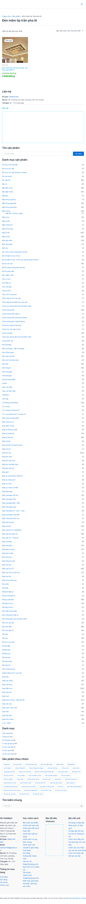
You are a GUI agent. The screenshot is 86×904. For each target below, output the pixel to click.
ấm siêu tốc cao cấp (10, 794)
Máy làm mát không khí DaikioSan (44, 772)
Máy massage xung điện (11, 515)
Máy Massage (7, 491)
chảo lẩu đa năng (52, 768)
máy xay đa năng (63, 772)
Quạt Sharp (58, 779)
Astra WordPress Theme (77, 898)
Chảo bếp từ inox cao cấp (11, 298)
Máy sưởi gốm (7, 545)
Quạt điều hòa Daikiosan (11, 786)
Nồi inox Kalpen (8, 779)
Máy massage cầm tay (10, 495)
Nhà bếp (5, 588)
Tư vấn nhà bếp (7, 747)
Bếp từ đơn (6, 237)
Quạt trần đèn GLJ (40, 783)
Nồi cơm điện (7, 627)
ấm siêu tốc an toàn (61, 790)
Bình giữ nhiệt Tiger (31, 764)
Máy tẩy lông (6, 557)
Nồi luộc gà (6, 657)
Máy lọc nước (7, 484)
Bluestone (7, 764)
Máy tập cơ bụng (8, 549)
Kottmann (5, 395)
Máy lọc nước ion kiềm (10, 488)
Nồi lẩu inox (6, 654)
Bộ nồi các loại (7, 264)
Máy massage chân (9, 499)
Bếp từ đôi (5, 233)
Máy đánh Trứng (8, 426)
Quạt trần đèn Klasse (56, 783)
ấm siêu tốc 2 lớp (46, 790)
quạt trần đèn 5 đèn (25, 783)
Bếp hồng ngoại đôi (9, 203)
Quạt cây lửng (7, 684)
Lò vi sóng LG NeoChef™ (11, 410)
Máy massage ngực (9, 507)
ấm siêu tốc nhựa (38, 794)
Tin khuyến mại (7, 740)
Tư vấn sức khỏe (8, 754)
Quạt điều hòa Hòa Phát (29, 786)
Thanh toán (4, 885)
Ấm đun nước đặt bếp (10, 165)
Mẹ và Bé (5, 584)
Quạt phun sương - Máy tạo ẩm (13, 700)
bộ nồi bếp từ (7, 768)
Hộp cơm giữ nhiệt (8, 391)
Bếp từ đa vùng (7, 229)
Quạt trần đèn (7, 715)
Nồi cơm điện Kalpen (51, 775)
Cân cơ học (6, 279)
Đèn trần (5, 364)
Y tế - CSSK (6, 723)
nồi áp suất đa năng (33, 779)
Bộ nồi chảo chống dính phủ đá (13, 267)
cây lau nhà (76, 768)
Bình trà (5, 248)
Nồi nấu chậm (7, 661)
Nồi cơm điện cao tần (35, 775)
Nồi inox (5, 638)
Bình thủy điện (7, 244)
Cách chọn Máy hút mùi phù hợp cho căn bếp (76, 842)
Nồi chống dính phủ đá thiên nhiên (14, 619)
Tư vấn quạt (6, 750)
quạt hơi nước (47, 779)
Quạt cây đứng (7, 681)
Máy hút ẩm (6, 441)
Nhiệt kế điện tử (7, 592)
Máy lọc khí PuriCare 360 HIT (12, 476)
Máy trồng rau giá (8, 561)
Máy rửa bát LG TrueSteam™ (12, 530)
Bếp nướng (6, 211)
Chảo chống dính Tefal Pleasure (13, 321)
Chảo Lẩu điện (7, 333)
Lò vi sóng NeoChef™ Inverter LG (14, 414)
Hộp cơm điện (7, 387)
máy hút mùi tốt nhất (25, 772)
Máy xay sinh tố (8, 569)
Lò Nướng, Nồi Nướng (10, 403)
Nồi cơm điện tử (8, 630)
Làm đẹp (5, 399)
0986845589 (13, 97)
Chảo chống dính (8, 310)
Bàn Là (4, 184)
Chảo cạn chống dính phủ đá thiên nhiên (16, 306)
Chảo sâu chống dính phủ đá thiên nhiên (16, 337)
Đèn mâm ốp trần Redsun (74, 786)
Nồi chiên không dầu (9, 611)
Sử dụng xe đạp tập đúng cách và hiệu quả (76, 825)
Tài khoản (4, 882)
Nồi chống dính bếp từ (10, 615)
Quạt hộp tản (7, 692)
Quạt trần (5, 712)
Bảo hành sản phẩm (30, 823)
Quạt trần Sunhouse (71, 779)
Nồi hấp (5, 634)
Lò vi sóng (6, 406)
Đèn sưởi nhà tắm (8, 356)
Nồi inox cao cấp (8, 642)
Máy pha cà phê (8, 522)
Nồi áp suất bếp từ (8, 596)
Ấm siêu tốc (6, 180)
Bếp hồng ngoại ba (9, 199)
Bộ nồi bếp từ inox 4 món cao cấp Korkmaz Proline (20, 260)
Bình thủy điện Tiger (46, 764)
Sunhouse (60, 786)
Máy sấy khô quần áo (10, 534)
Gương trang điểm (8, 379)
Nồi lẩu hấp (6, 650)
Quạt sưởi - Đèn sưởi (9, 708)
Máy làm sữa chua (8, 460)
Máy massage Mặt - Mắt (11, 503)
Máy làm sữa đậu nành (10, 464)
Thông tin (5, 737)
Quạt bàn (5, 677)
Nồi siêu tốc (6, 665)
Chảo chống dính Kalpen (36, 768)
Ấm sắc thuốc (7, 176)
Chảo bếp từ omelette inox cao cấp (14, 302)
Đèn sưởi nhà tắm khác (10, 360)
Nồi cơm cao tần (8, 623)
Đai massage (6, 345)
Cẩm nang (6, 733)
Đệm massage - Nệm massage (13, 348)
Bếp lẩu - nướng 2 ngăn (14, 213)
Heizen (4, 383)
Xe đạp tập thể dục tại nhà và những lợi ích (76, 834)
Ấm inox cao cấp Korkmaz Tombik (14, 172)
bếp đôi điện (71, 764)
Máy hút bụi (6, 449)
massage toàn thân (9, 772)
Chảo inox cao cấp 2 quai (11, 329)
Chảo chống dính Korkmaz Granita (14, 318)
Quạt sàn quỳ (7, 704)
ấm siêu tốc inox (24, 794)
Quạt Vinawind (70, 783)
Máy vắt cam (6, 565)
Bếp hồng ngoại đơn (9, 207)
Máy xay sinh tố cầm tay (11, 572)
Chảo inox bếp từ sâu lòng (11, 325)
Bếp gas (5, 196)
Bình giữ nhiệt (7, 240)
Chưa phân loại (7, 341)
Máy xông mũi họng (9, 580)
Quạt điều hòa (7, 688)
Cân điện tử (6, 283)
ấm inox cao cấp (8, 169)
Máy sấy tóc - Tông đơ (10, 538)
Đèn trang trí (6, 368)
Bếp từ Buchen (7, 225)
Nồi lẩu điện (6, 646)
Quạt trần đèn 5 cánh (10, 783)
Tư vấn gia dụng (8, 744)
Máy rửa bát (6, 526)
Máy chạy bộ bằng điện (10, 418)
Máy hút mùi (6, 453)
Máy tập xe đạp (7, 553)
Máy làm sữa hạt (8, 468)
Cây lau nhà (6, 291)
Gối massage (7, 376)
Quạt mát (5, 696)
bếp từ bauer (60, 764)
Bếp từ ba (5, 217)
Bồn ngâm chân (8, 275)
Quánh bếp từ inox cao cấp (12, 673)
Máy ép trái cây (7, 437)
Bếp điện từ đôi (7, 192)
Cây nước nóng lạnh (9, 294)
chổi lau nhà (65, 768)
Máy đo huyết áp (8, 433)
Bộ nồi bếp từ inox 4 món (11, 256)
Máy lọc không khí (8, 480)
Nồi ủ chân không (8, 669)
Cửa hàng (4, 877)
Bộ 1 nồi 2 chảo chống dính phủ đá (14, 252)
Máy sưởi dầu (7, 542)
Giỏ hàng (3, 880)
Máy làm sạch (7, 457)
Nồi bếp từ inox (7, 603)
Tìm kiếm (78, 154)
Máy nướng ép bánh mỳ (10, 518)
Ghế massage (7, 372)
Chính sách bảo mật (31, 825)
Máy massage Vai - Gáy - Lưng (13, 511)
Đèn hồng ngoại (8, 352)
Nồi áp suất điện (8, 600)
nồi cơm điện (21, 775)
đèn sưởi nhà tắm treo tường (12, 790)
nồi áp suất (20, 779)
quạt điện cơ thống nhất (47, 786)
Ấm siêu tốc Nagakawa (30, 790)
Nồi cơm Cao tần (8, 775)
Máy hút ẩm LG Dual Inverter (12, 445)
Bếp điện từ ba (7, 188)
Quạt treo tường (8, 719)
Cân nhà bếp (6, 287)
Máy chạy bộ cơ (8, 422)
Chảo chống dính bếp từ (11, 314)
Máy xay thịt (6, 576)
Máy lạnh (5, 472)
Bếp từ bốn (6, 221)
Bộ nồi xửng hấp (8, 271)
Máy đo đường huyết (9, 430)
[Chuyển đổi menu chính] (81, 4)
